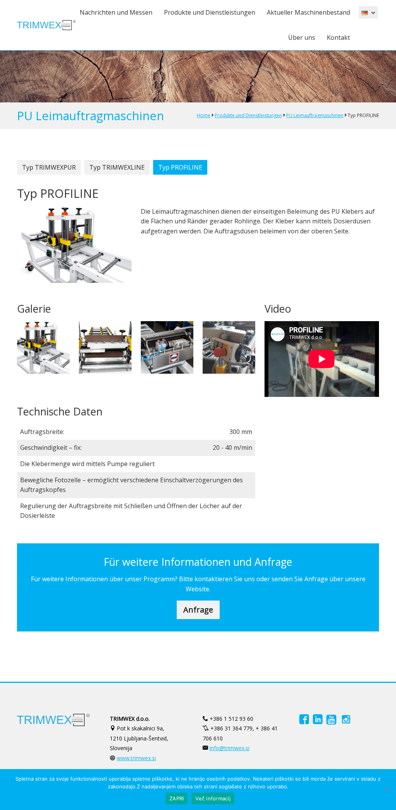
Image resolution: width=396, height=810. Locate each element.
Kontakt (338, 37)
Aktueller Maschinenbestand (308, 12)
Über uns (301, 37)
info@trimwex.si (229, 748)
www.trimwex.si (136, 758)
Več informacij (212, 798)
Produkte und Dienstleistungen (209, 12)
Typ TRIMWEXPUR (49, 167)
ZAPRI (176, 798)
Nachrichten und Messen (116, 12)
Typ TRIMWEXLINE (117, 167)
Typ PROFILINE (180, 167)
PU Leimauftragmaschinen (314, 115)
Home (203, 115)
